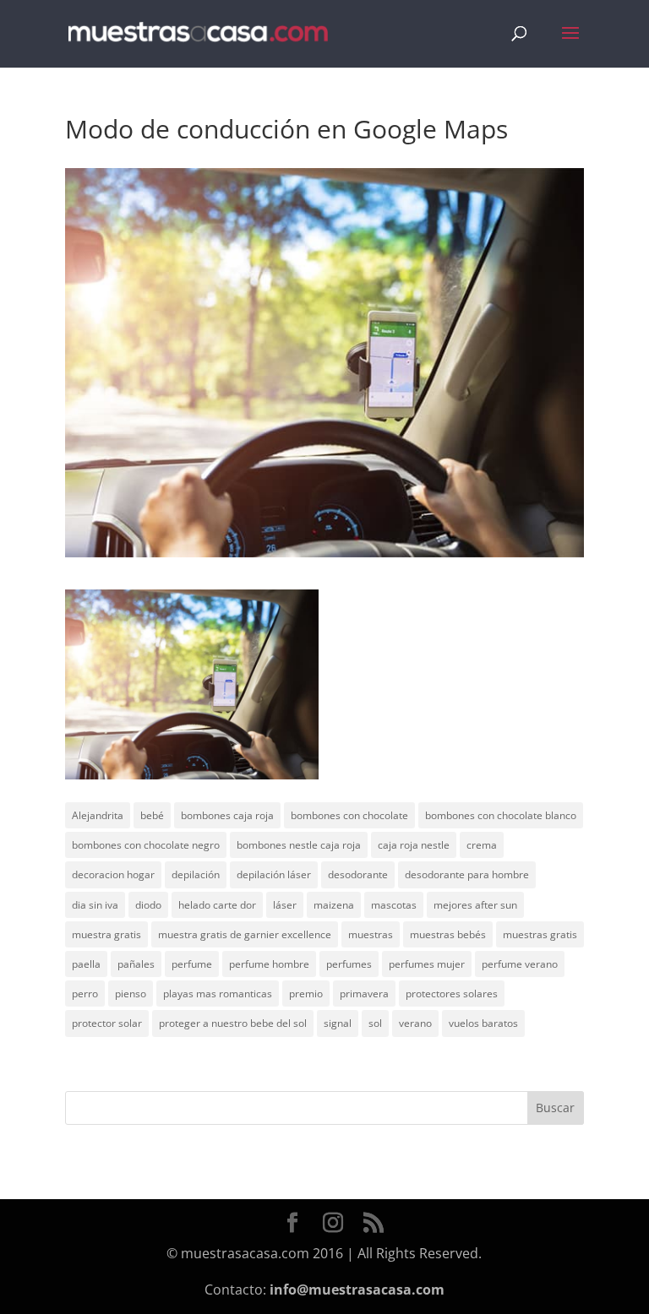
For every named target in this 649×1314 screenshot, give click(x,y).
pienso (130, 993)
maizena (334, 905)
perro (85, 993)
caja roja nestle (414, 845)
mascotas (394, 905)
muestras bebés (448, 934)
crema (481, 845)
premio (306, 993)
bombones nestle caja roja (299, 845)
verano (415, 1023)
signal (338, 1023)
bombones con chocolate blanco (500, 815)
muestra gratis (106, 934)
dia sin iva (95, 905)
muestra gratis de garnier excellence (244, 934)
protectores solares (452, 993)
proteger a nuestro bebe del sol (233, 1023)
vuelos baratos (483, 1023)
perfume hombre (269, 964)
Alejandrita (97, 815)
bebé (152, 815)
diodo (148, 905)
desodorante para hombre (467, 874)
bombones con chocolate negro (146, 845)
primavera (364, 993)
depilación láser (274, 874)
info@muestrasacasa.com (357, 1289)
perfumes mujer (427, 964)
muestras (370, 934)
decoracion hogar (113, 874)
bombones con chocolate (349, 815)
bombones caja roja (227, 815)
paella (86, 964)
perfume (192, 964)
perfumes (349, 964)
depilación (196, 874)
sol (375, 1023)
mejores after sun (475, 905)
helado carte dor (217, 905)
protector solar (107, 1023)
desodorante (358, 874)
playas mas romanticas (217, 993)
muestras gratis (540, 934)
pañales (136, 964)
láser (285, 905)
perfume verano (520, 964)
